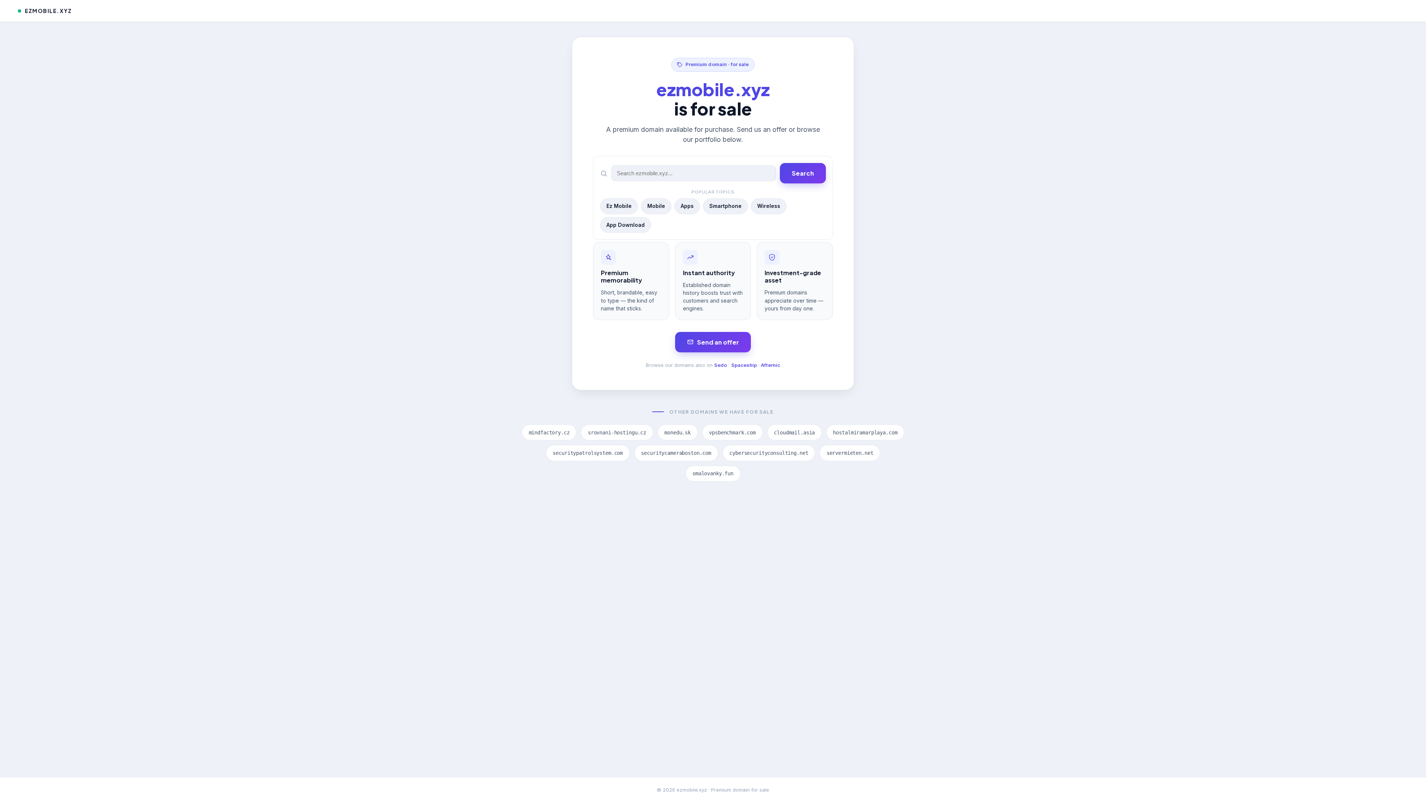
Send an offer (718, 342)
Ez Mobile (619, 206)
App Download (625, 225)
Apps (687, 206)
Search (803, 173)
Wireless (768, 206)
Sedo (720, 365)
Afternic (770, 365)
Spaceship (744, 365)
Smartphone (725, 206)
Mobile (656, 206)
